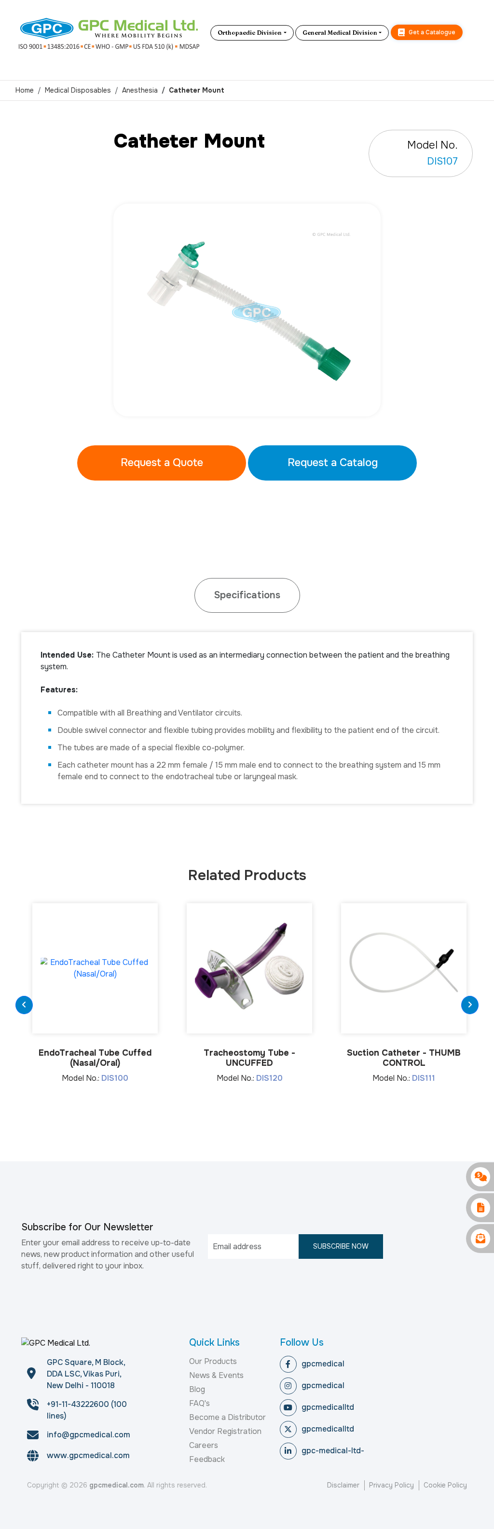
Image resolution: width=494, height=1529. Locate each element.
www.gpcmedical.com (88, 1455)
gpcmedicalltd (328, 1407)
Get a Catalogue (431, 32)
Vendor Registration (225, 1431)
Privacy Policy (391, 1485)
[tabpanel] (247, 310)
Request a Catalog (333, 462)
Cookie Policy (445, 1485)
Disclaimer (343, 1485)
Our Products (213, 1361)
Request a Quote (162, 462)
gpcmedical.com (116, 1485)
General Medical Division (339, 32)
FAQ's (199, 1403)
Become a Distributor (227, 1417)
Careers (203, 1445)
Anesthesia (140, 90)
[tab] (247, 595)
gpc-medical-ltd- (333, 1451)
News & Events (216, 1375)
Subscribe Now (341, 1246)
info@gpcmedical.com (88, 1435)
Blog (197, 1389)
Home (24, 90)
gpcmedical (323, 1364)
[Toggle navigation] (471, 33)
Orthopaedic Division (250, 32)
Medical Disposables (78, 90)
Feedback (207, 1459)
